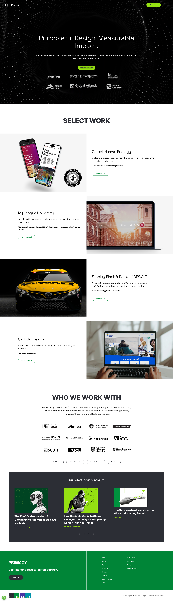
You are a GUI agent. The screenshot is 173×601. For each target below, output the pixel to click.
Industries (105, 568)
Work (103, 565)
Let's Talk (16, 577)
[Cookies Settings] (4, 598)
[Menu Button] (166, 5)
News (103, 583)
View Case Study (100, 173)
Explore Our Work (86, 68)
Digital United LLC (134, 596)
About (104, 561)
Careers (104, 576)
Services (104, 572)
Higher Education (75, 462)
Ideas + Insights (107, 579)
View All (86, 534)
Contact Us (154, 5)
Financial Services (96, 462)
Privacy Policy (159, 596)
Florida (129, 565)
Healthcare (56, 462)
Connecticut (131, 561)
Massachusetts (132, 568)
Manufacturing (115, 462)
